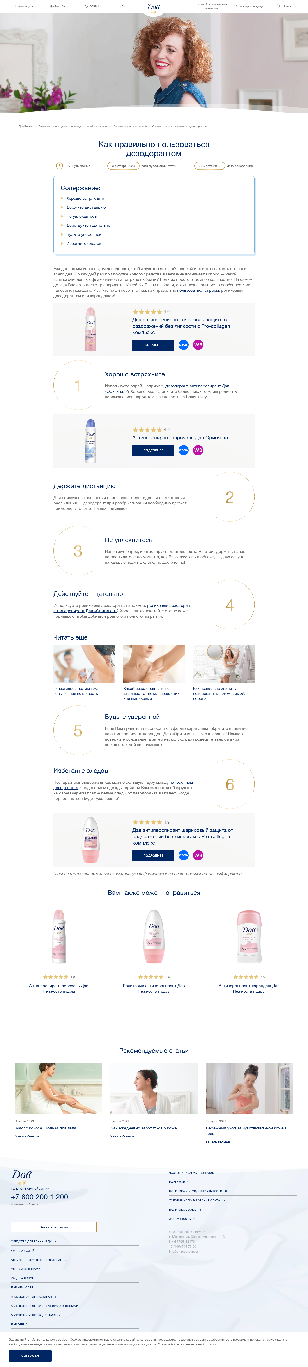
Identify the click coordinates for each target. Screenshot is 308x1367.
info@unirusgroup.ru (183, 1251)
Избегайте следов (84, 243)
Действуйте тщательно (88, 225)
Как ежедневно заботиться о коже (143, 1128)
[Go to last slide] (27, 938)
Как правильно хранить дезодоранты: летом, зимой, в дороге (220, 693)
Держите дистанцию (86, 207)
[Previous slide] (8, 956)
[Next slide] (90, 938)
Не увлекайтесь (82, 216)
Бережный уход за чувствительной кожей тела (246, 1131)
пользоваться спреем (198, 290)
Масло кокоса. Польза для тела (45, 1128)
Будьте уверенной (84, 234)
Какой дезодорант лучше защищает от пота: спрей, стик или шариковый (151, 693)
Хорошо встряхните (85, 198)
